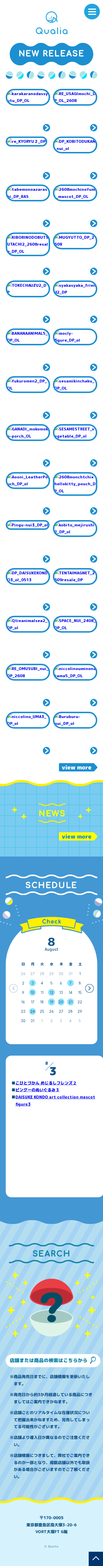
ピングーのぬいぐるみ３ (37, 1089)
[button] (89, 988)
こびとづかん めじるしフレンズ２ (46, 1083)
